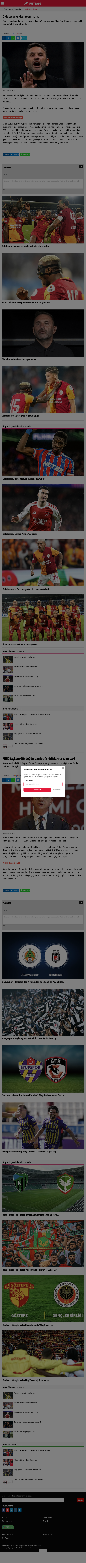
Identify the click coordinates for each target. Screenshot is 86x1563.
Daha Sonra (57, 790)
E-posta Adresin (28, 781)
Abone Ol (37, 790)
